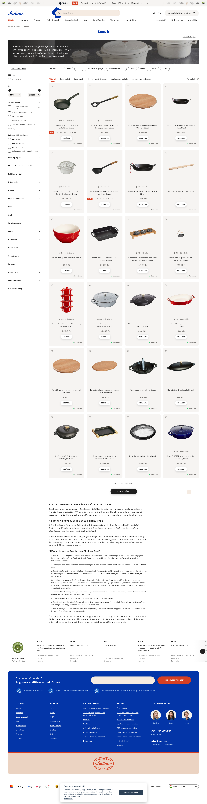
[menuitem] (12, 21)
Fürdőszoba (21, 725)
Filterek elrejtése (18, 69)
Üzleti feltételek (90, 732)
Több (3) (11, 129)
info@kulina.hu (161, 741)
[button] (124, 80)
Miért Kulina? (123, 741)
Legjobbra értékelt (119, 79)
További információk (72, 796)
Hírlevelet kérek (174, 680)
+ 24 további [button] (123, 491)
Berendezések (22, 717)
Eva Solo (53, 738)
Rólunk (120, 745)
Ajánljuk (52, 79)
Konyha (19, 708)
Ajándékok (193, 20)
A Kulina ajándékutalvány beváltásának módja (128, 714)
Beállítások (68, 798)
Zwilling (53, 730)
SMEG (52, 717)
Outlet (19, 738)
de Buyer (53, 734)
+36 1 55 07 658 (161, 731)
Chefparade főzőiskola (127, 732)
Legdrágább (79, 79)
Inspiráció (161, 20)
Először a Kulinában (125, 719)
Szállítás (87, 724)
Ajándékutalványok (91, 728)
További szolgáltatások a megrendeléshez (94, 714)
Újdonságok (177, 20)
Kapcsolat (87, 741)
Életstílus (20, 730)
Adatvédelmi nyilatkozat (94, 737)
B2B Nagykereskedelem (127, 728)
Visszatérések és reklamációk (96, 708)
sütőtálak (95, 509)
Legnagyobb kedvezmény (143, 79)
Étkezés (19, 713)
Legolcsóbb (65, 79)
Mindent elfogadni (131, 792)
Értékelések (122, 708)
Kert (18, 721)
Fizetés (86, 719)
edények (108, 509)
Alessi (52, 713)
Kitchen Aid (55, 721)
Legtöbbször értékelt (97, 79)
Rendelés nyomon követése (129, 737)
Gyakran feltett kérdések (128, 724)
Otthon (19, 734)
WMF (52, 708)
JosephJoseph (55, 725)
